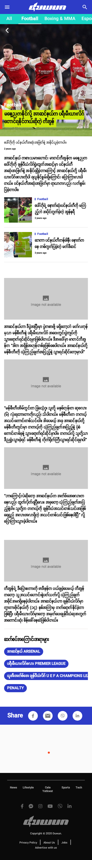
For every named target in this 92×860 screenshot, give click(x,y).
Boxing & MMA (59, 18)
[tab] (9, 19)
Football (29, 18)
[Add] (33, 716)
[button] (23, 652)
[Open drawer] (7, 7)
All (9, 18)
